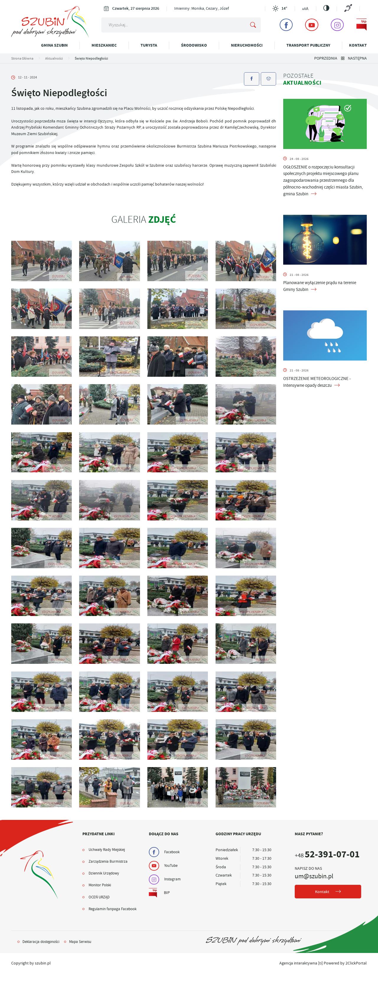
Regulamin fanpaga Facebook (112, 909)
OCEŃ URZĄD (99, 897)
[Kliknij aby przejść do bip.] (361, 25)
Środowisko (194, 45)
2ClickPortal (356, 963)
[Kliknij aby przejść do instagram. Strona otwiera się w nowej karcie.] (337, 25)
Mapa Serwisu (80, 941)
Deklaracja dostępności (40, 941)
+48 (327, 855)
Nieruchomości (247, 45)
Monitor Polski (100, 885)
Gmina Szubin (54, 45)
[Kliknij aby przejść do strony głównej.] (50, 36)
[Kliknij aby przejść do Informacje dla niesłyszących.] (348, 8)
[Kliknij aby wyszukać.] (253, 25)
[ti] (320, 963)
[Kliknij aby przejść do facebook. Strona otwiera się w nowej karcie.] (286, 25)
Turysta (149, 45)
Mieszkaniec (104, 45)
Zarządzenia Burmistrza (108, 861)
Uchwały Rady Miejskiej (107, 849)
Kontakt (358, 45)
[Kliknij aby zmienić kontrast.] (326, 8)
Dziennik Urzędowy (104, 873)
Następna (357, 58)
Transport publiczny (308, 45)
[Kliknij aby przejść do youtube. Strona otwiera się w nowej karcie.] (311, 25)
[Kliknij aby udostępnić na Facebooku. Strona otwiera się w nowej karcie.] (251, 79)
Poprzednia (325, 58)
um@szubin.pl (314, 876)
